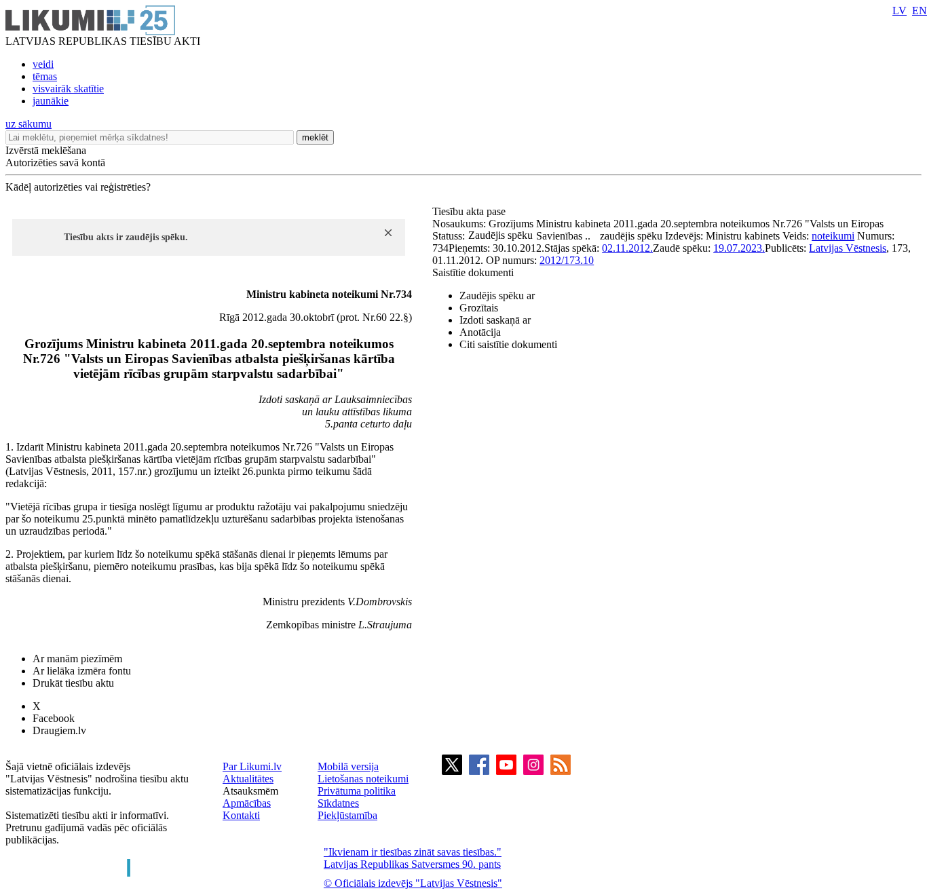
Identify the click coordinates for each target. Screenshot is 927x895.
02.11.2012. (627, 248)
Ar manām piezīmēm (77, 658)
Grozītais (478, 307)
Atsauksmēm (250, 791)
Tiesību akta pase (470, 211)
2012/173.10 (567, 260)
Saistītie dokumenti (473, 272)
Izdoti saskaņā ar (495, 320)
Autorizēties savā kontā (55, 162)
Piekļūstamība (347, 815)
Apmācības (247, 803)
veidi (43, 64)
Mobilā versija (348, 766)
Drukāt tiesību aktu (73, 683)
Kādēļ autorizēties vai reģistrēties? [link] (78, 187)
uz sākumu (28, 124)
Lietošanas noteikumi (363, 778)
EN (919, 10)
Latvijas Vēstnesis (847, 248)
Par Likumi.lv (252, 766)
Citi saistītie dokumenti (508, 344)
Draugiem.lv (59, 730)
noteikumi (833, 236)
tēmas (45, 76)
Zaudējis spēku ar (497, 295)
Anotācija (480, 332)
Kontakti (241, 815)
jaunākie (51, 101)
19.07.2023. (739, 248)
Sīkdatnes (338, 803)
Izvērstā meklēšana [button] (45, 150)
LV (899, 10)
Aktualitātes (248, 778)
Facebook (54, 718)
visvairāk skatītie (68, 88)
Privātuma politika (357, 791)
